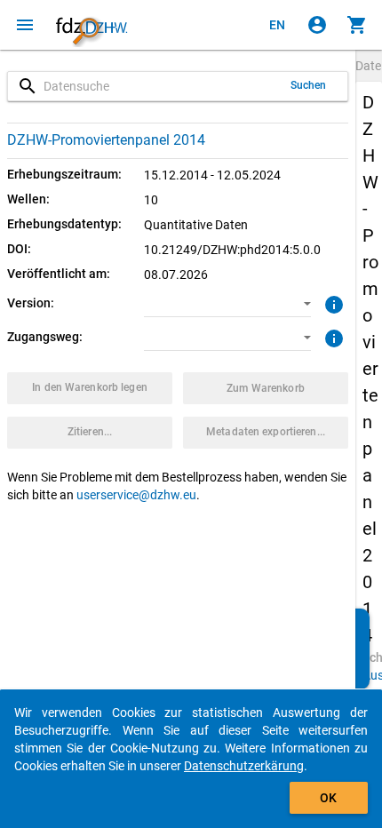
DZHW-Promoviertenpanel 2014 (106, 139)
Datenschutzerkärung (244, 766)
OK (328, 798)
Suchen (308, 85)
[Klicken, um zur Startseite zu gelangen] (91, 25)
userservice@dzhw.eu (136, 495)
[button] (228, 304)
